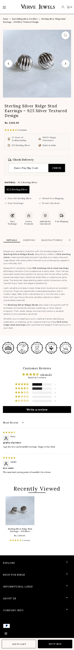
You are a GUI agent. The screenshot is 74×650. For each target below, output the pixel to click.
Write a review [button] (37, 409)
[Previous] (8, 64)
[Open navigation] (10, 7)
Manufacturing (52, 240)
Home (5, 19)
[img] (9, 432)
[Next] (65, 64)
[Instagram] (6, 633)
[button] (11, 130)
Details (12, 240)
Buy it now (55, 644)
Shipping (29, 240)
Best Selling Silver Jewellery (25, 19)
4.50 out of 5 (46, 374)
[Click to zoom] (65, 35)
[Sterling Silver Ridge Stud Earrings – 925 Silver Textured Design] (20, 510)
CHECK (56, 168)
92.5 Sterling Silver (17, 189)
